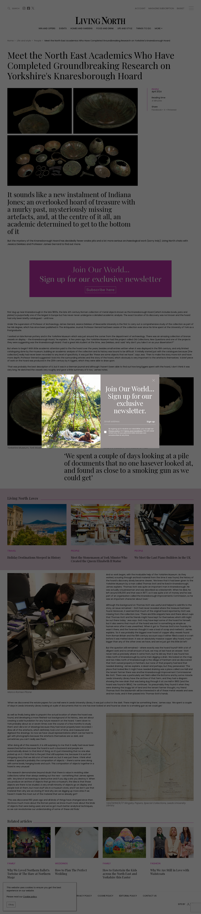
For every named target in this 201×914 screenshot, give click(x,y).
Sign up (151, 421)
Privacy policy (114, 431)
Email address (111, 422)
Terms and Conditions (133, 431)
